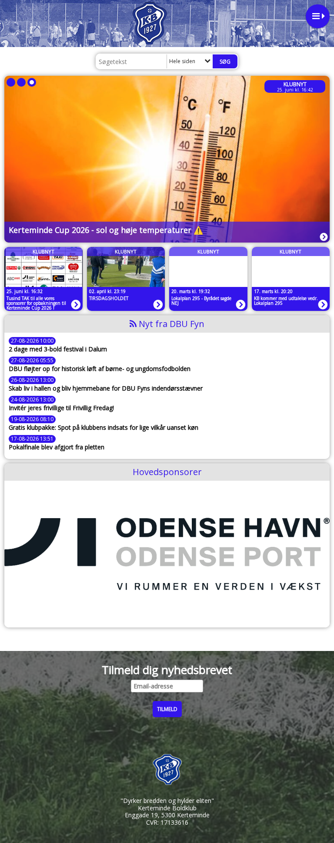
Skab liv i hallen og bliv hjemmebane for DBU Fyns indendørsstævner (106, 388)
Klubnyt (295, 84)
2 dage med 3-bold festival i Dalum (58, 349)
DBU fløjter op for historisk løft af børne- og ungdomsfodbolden (99, 369)
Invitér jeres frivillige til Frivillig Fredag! (61, 408)
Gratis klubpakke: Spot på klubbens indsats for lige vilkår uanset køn (103, 428)
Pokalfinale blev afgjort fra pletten (56, 447)
